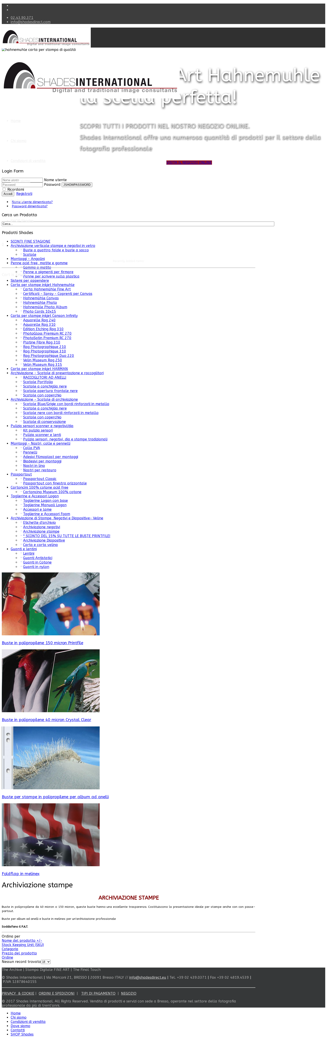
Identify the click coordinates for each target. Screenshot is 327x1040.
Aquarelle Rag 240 (39, 320)
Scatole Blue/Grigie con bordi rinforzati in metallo (66, 404)
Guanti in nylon (36, 567)
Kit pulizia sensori (38, 430)
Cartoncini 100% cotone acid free (39, 487)
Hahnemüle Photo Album (45, 307)
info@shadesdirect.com (30, 22)
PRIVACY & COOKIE (18, 993)
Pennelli (30, 452)
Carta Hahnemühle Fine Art (47, 289)
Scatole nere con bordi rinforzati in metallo (61, 413)
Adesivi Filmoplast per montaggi (50, 457)
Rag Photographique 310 (44, 351)
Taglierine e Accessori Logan (35, 496)
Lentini (28, 553)
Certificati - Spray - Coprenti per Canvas (57, 294)
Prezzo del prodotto (19, 953)
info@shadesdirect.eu (147, 977)
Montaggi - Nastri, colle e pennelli (40, 443)
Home (16, 121)
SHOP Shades (22, 221)
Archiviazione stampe (41, 531)
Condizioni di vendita (28, 161)
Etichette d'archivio (39, 522)
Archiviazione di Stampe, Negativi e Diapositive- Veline (57, 518)
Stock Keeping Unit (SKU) (23, 945)
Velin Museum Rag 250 (42, 360)
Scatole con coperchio (42, 395)
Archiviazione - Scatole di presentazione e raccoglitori (57, 373)
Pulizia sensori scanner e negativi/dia (42, 426)
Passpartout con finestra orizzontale (55, 483)
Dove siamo (20, 181)
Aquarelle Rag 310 (39, 324)
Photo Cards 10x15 (39, 311)
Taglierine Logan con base (45, 500)
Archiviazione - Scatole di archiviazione (44, 399)
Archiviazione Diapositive (44, 540)
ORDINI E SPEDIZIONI (57, 993)
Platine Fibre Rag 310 (41, 342)
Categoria (10, 949)
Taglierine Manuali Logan (45, 505)
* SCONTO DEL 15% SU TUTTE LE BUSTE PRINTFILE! (66, 536)
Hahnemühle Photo (40, 302)
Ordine (7, 957)
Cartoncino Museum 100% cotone (52, 492)
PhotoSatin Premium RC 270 (47, 338)
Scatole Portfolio (38, 382)
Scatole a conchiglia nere (45, 386)
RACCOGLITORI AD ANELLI (44, 377)
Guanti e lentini (24, 549)
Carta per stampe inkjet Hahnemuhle (43, 285)
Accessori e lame (37, 509)
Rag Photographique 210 (44, 347)
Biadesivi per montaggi (42, 461)
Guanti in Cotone (37, 562)
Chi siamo (18, 141)
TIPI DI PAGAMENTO (98, 993)
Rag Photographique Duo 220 (48, 356)
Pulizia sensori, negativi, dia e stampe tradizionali (65, 439)
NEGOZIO (128, 993)
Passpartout (21, 474)
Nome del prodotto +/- (22, 940)
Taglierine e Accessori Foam (46, 514)
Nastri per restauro (39, 470)
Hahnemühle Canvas (41, 298)
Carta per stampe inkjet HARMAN (39, 369)
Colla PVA (31, 448)
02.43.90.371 (22, 18)
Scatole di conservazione (44, 422)
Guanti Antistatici (37, 558)
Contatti (18, 201)
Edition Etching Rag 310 (43, 329)
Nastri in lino (34, 466)
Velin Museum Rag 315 (42, 364)
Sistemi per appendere (30, 280)
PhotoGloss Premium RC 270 (47, 333)
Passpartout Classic (40, 479)
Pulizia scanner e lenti (42, 435)
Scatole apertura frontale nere (50, 391)
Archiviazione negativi (41, 527)
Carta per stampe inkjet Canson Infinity (44, 316)
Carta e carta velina (40, 545)
